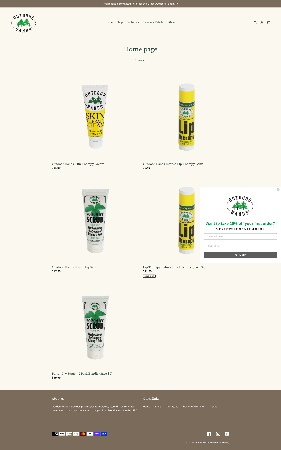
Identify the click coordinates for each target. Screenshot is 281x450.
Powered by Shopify (219, 442)
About (213, 406)
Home (146, 406)
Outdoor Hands (202, 442)
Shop (158, 406)
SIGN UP (240, 255)
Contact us (172, 406)
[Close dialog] (278, 189)
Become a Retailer (194, 406)
